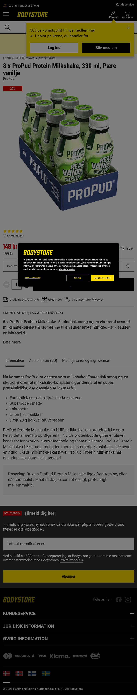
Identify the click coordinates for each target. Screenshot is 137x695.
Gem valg (77, 278)
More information (67, 269)
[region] (68, 265)
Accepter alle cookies (102, 278)
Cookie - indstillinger (32, 278)
